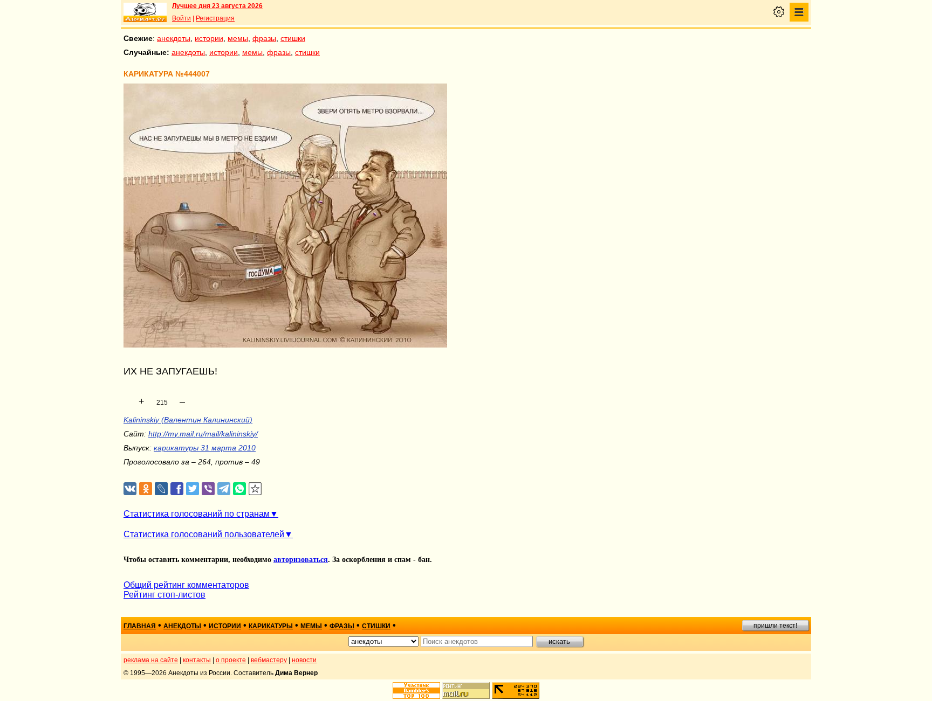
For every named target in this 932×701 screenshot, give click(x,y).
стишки (292, 38)
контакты (197, 660)
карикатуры (271, 626)
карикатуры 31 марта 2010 (205, 447)
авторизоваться (300, 560)
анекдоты (173, 38)
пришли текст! (775, 625)
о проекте (231, 660)
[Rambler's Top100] (416, 690)
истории (209, 38)
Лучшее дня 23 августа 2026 (217, 6)
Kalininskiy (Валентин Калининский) (188, 419)
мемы (238, 38)
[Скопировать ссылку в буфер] (255, 489)
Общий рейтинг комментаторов (186, 584)
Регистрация (215, 18)
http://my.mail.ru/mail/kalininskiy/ (203, 433)
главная (140, 626)
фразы (264, 38)
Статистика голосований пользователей (204, 534)
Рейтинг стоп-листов (164, 594)
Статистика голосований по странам (197, 513)
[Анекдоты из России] (145, 12)
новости (304, 660)
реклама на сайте (151, 660)
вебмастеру (269, 660)
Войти (181, 18)
